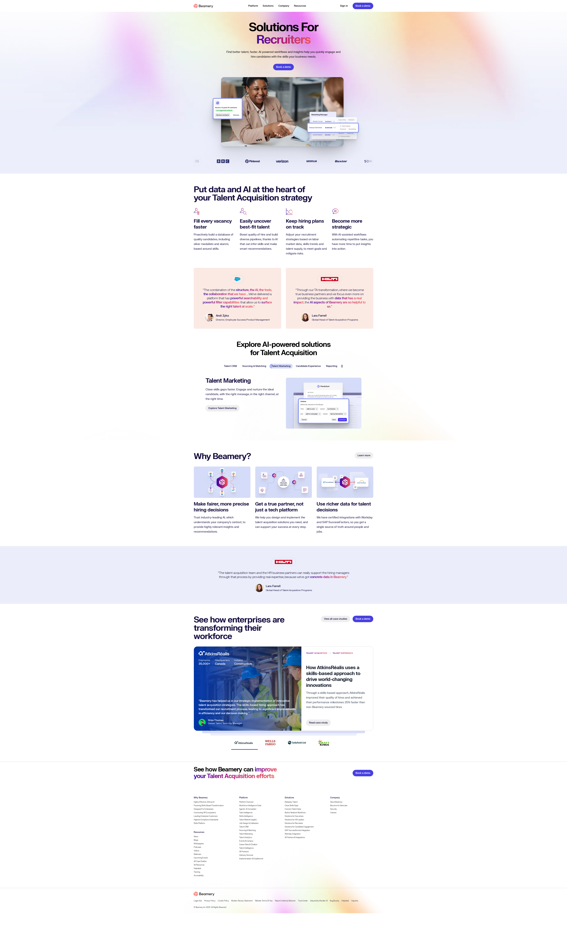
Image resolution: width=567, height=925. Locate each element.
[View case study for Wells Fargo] (270, 732)
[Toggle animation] (342, 366)
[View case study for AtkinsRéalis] (243, 732)
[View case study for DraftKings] (323, 732)
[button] (253, 6)
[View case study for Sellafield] (297, 732)
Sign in (344, 5)
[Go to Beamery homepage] (203, 6)
